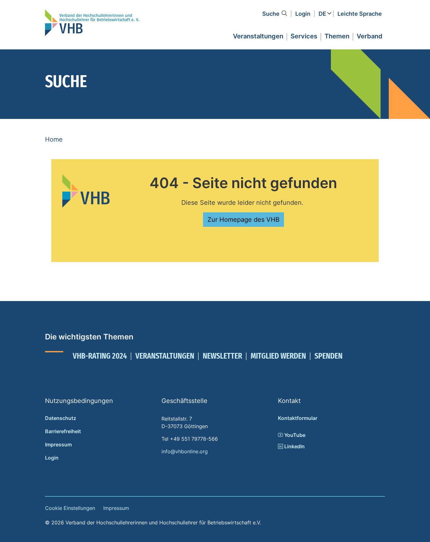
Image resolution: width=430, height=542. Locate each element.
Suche (271, 13)
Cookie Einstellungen (70, 508)
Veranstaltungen (164, 356)
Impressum (58, 444)
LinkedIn (294, 446)
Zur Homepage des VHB (243, 219)
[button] (258, 35)
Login (302, 13)
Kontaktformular (297, 418)
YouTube (294, 435)
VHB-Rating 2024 (100, 356)
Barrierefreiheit (63, 431)
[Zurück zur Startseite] (92, 22)
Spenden (328, 356)
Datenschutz (60, 418)
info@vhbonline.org (184, 451)
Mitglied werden (278, 356)
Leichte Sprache (359, 13)
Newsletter (222, 356)
